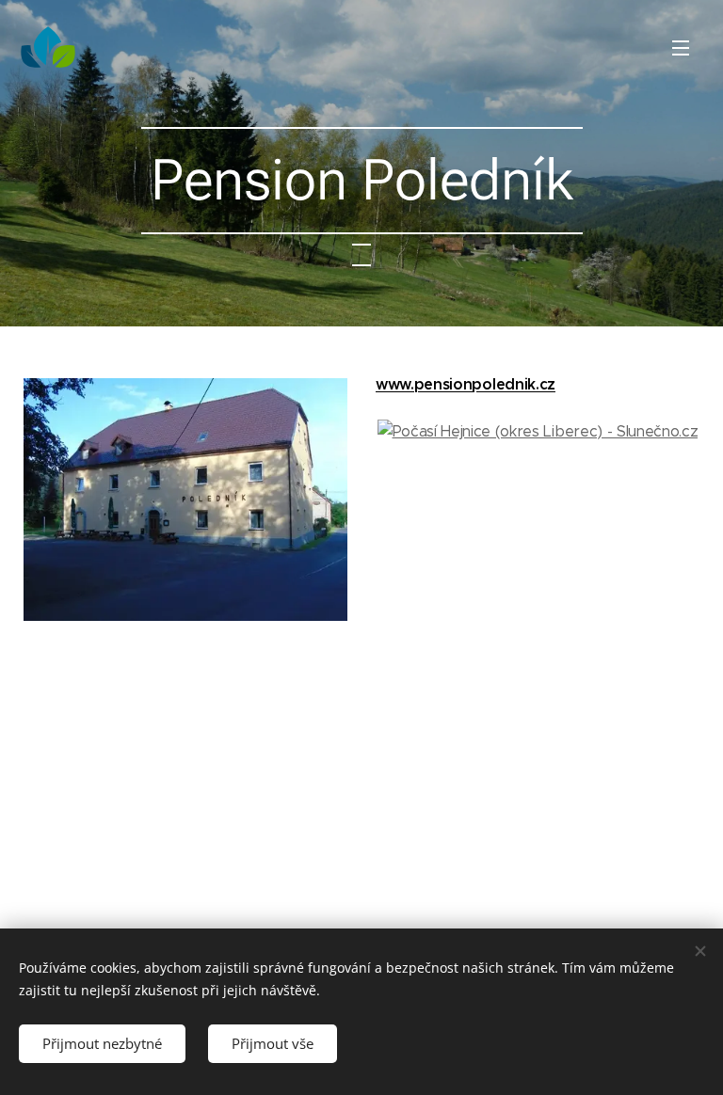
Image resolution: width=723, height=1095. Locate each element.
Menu (680, 47)
